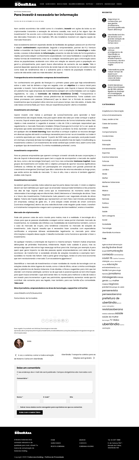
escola (118, 267)
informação (37, 331)
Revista (105, 207)
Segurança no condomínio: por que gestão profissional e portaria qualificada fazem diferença (116, 24)
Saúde (104, 211)
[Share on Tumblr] (67, 321)
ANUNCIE (82, 440)
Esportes (106, 153)
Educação (106, 144)
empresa (29, 331)
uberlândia (110, 324)
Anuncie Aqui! (110, 4)
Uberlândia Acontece (111, 232)
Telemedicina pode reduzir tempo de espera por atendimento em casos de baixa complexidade (116, 75)
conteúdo (107, 254)
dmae (104, 264)
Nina (42, 21)
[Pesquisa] (124, 4)
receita (104, 306)
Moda (104, 174)
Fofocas (105, 161)
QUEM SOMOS (56, 443)
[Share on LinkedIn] (63, 321)
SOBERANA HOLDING (86, 446)
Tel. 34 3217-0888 (114, 440)
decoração (118, 261)
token (25, 333)
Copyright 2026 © (21, 457)
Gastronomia (107, 165)
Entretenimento (109, 148)
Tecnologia (26, 11)
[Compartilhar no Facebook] (43, 321)
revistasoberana (112, 309)
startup (73, 331)
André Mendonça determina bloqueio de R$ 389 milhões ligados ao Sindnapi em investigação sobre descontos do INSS (116, 91)
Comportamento (109, 132)
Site (71, 397)
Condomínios (107, 136)
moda (110, 281)
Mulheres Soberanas (77, 4)
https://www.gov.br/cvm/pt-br (68, 126)
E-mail (46, 397)
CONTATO (83, 443)
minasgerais (109, 277)
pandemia (107, 287)
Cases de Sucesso (109, 123)
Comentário (22, 378)
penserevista (110, 290)
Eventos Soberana (110, 157)
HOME (53, 440)
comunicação (115, 250)
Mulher (105, 178)
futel (110, 270)
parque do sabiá (118, 287)
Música (105, 190)
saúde (119, 313)
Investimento (46, 331)
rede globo (110, 306)
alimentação (117, 245)
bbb (104, 247)
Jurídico (105, 169)
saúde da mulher (110, 316)
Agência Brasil (107, 245)
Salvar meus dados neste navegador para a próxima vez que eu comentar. (51, 407)
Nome (20, 397)
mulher (115, 280)
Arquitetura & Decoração (113, 111)
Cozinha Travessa (118, 258)
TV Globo (114, 319)
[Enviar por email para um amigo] (55, 321)
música (105, 284)
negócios (113, 283)
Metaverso (60, 331)
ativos (23, 331)
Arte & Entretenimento (112, 115)
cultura (112, 261)
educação (112, 264)
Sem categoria (108, 215)
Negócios (106, 194)
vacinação (106, 328)
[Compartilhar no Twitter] (51, 321)
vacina (122, 325)
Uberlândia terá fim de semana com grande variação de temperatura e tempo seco (116, 39)
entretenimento (109, 267)
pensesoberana (111, 294)
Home (42, 4)
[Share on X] (47, 321)
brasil (104, 251)
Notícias (89, 4)
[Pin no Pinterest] (59, 321)
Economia (106, 140)
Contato (99, 4)
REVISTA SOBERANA (57, 446)
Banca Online (62, 4)
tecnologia (80, 331)
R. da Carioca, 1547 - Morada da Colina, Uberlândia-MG (115, 445)
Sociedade (106, 224)
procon (119, 303)
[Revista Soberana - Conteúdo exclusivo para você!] (25, 4)
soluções (67, 331)
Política (105, 203)
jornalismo (115, 273)
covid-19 (107, 258)
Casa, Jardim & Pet (110, 119)
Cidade (105, 127)
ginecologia (116, 270)
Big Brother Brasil (114, 247)
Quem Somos (50, 4)
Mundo (105, 186)
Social (104, 220)
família (105, 270)
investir (53, 331)
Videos (119, 4)
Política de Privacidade (54, 457)
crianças (105, 261)
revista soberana (108, 314)
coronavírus (118, 255)
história (105, 274)
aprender (17, 331)
